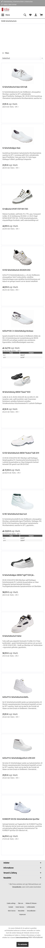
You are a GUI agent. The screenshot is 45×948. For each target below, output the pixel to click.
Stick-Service (11, 911)
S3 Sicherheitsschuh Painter (11, 636)
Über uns (20, 903)
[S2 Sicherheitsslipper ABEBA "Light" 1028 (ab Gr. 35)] (22, 562)
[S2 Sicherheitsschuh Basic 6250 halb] (22, 74)
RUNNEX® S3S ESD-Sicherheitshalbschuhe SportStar (20, 819)
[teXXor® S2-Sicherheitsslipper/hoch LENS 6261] (22, 745)
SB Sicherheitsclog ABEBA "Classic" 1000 (16, 392)
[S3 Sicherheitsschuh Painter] (22, 623)
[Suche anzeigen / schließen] (24, 15)
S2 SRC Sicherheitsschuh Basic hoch (14, 514)
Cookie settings (11, 903)
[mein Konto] (35, 15)
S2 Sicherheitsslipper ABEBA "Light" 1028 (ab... (18, 575)
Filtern (7, 53)
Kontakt (11, 907)
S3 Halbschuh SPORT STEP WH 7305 (15, 209)
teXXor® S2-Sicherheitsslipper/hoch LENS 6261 (18, 758)
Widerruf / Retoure (31, 903)
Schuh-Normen (20, 907)
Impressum (22, 914)
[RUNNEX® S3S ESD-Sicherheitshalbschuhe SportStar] (22, 806)
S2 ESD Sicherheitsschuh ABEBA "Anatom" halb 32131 (20, 453)
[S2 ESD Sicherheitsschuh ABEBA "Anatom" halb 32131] (22, 440)
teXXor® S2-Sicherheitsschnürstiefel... (15, 697)
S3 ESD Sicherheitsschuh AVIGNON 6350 (16, 270)
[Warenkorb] (41, 15)
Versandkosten (16, 887)
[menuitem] (5, 15)
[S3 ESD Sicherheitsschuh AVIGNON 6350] (22, 257)
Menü (8, 14)
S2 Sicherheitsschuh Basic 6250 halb (14, 87)
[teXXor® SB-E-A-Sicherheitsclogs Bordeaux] (22, 318)
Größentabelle (31, 907)
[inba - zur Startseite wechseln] (5, 9)
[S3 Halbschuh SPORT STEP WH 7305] (22, 196)
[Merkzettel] (30, 15)
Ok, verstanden (22, 944)
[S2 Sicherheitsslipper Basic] (22, 135)
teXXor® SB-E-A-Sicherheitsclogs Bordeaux (17, 331)
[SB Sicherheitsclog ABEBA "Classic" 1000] (22, 379)
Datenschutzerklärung (22, 937)
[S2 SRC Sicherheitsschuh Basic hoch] (22, 501)
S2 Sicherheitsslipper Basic (11, 148)
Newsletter (21, 911)
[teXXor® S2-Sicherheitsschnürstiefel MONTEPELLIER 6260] (22, 684)
